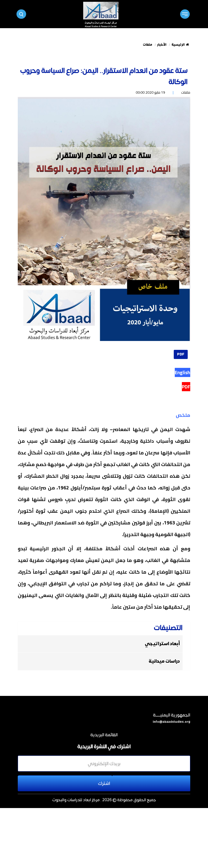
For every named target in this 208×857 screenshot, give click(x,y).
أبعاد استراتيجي (162, 643)
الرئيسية (178, 44)
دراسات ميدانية (164, 661)
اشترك (104, 783)
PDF (180, 354)
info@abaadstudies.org (171, 722)
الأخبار (161, 44)
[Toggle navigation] (185, 14)
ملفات (147, 44)
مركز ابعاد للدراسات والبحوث (76, 799)
